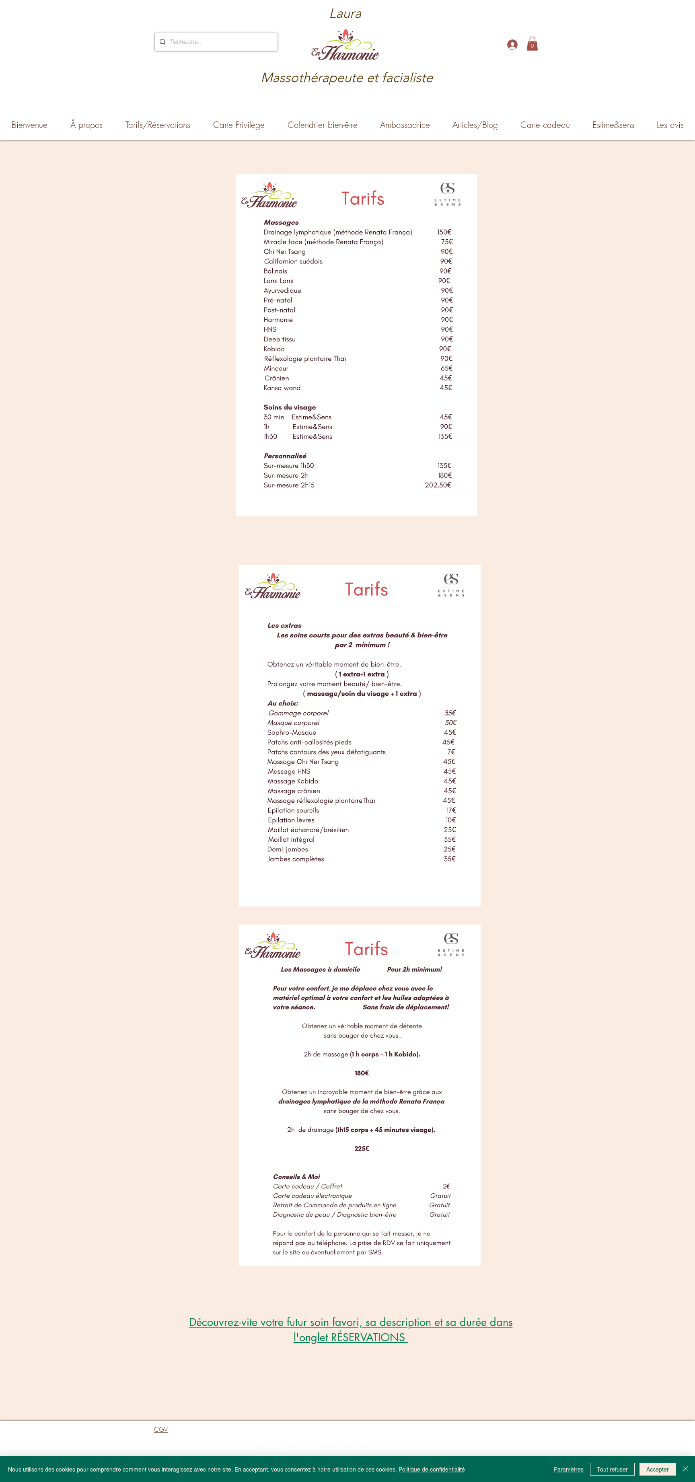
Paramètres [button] (569, 1469)
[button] (532, 44)
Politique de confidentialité (432, 1469)
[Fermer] (685, 1469)
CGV (161, 1429)
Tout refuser (612, 1469)
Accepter (657, 1469)
